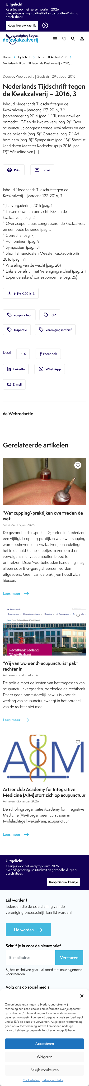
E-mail (42, 169)
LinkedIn (18, 369)
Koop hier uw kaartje (22, 25)
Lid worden (28, 930)
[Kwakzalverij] (22, 39)
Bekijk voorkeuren (44, 1069)
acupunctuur (19, 314)
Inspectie (17, 329)
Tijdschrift (24, 57)
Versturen (69, 958)
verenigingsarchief (55, 329)
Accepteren (44, 1043)
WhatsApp (49, 368)
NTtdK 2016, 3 (21, 293)
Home (7, 57)
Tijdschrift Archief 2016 (52, 57)
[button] (82, 995)
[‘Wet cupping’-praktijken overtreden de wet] (44, 481)
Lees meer (16, 593)
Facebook (49, 354)
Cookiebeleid (31, 1080)
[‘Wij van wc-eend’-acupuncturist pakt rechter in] (44, 631)
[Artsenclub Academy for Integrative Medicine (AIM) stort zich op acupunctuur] (44, 758)
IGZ (49, 314)
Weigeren (44, 1056)
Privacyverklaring (53, 1080)
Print (14, 169)
